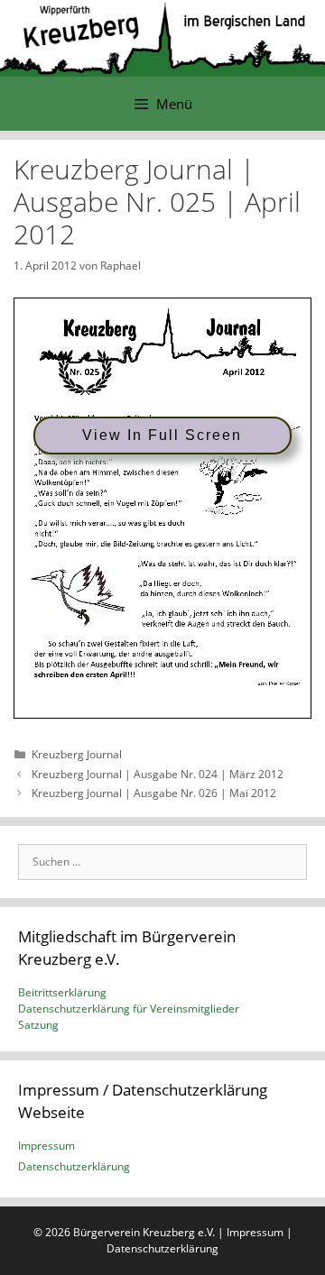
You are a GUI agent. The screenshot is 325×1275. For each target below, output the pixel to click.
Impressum (46, 1145)
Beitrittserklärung (62, 992)
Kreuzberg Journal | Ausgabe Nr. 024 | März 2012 (157, 774)
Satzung (38, 1024)
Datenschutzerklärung (74, 1166)
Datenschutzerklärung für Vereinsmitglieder (128, 1008)
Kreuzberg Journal (77, 754)
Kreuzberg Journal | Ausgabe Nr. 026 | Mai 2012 (154, 793)
